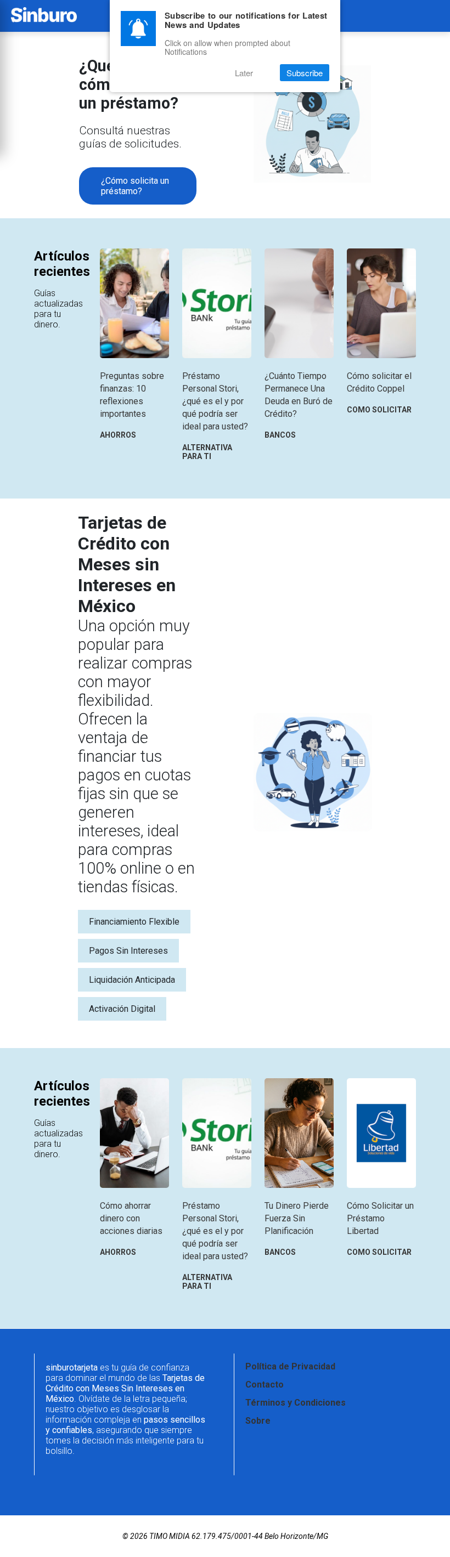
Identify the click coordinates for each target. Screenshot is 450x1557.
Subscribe (304, 72)
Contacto (264, 1384)
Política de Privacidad (290, 1366)
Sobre (258, 1421)
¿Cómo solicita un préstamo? (135, 185)
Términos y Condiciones (295, 1402)
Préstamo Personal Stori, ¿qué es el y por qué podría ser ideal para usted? (215, 401)
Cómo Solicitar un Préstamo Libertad (380, 1218)
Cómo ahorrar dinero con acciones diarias (131, 1218)
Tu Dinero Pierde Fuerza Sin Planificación (297, 1218)
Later (244, 72)
